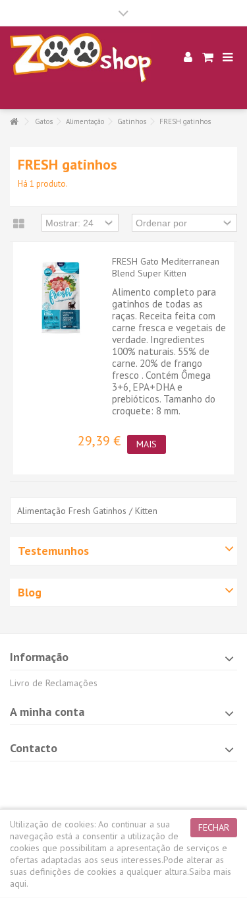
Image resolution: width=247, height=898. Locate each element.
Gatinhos (131, 121)
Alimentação (85, 121)
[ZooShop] (80, 57)
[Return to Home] (14, 121)
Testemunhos (53, 550)
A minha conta (47, 711)
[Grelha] (18, 224)
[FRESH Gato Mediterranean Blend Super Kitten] (59, 297)
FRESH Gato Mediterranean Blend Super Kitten (165, 267)
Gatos (44, 121)
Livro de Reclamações (53, 683)
